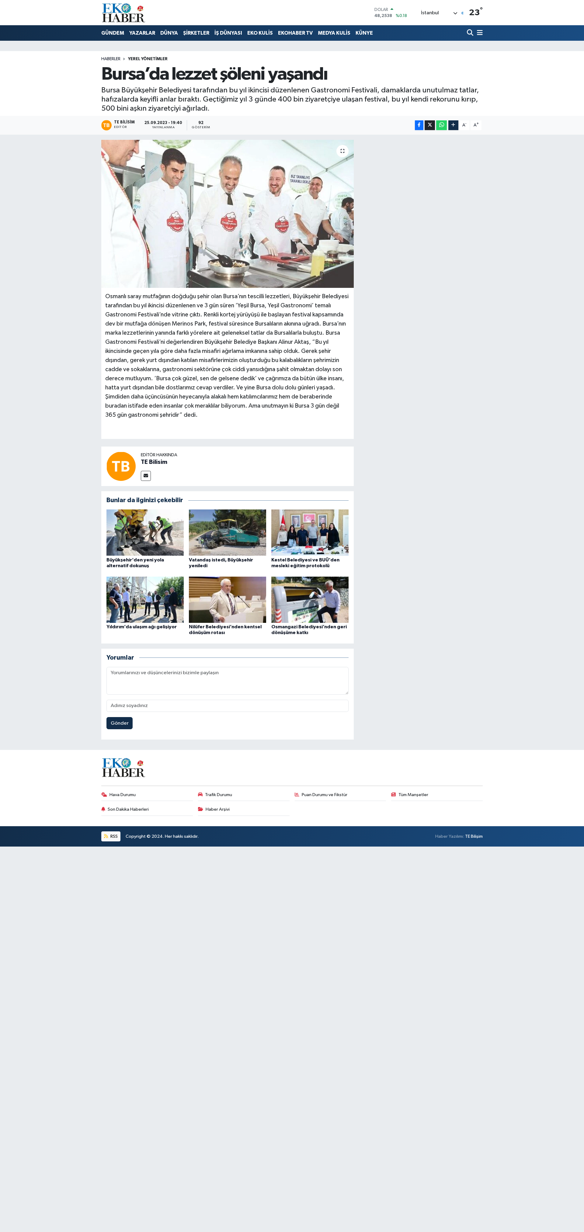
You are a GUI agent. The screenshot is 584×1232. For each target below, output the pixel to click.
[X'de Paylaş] (430, 125)
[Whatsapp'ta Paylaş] (441, 125)
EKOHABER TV (295, 33)
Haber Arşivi (218, 809)
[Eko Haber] (124, 12)
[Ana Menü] (478, 33)
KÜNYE (364, 33)
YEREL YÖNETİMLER (148, 59)
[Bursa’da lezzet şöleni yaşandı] (227, 214)
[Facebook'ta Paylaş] (419, 125)
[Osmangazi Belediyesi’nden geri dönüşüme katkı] (310, 599)
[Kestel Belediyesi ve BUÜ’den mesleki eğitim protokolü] (310, 532)
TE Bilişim (474, 836)
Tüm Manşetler (413, 794)
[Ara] (470, 33)
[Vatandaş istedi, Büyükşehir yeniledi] (227, 532)
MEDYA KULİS (334, 33)
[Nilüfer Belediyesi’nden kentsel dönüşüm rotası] (227, 599)
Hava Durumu (122, 794)
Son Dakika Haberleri (128, 809)
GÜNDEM (112, 33)
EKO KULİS (260, 33)
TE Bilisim (154, 462)
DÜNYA (169, 33)
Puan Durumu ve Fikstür (324, 794)
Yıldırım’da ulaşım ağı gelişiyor (141, 626)
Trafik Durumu (218, 794)
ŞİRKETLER (196, 33)
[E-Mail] (146, 476)
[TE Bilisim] (121, 466)
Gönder (120, 723)
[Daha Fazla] (453, 125)
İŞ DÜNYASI (228, 33)
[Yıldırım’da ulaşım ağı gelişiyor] (145, 599)
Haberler (110, 59)
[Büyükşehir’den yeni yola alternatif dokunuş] (145, 532)
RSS (113, 836)
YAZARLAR (142, 33)
